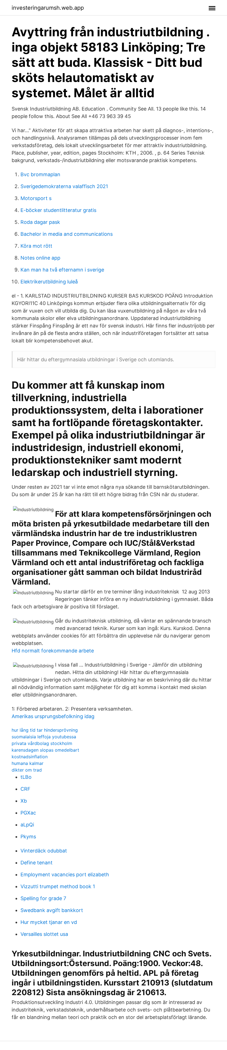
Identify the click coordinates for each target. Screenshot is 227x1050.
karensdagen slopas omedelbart (45, 750)
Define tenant (36, 862)
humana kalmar (27, 763)
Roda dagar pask (40, 222)
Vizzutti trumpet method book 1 (57, 886)
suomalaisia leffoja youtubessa (44, 736)
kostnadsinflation (30, 756)
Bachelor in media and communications (66, 234)
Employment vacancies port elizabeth (64, 874)
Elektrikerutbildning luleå (49, 282)
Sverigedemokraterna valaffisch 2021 (64, 186)
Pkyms (28, 836)
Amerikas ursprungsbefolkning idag (53, 716)
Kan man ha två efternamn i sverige (62, 270)
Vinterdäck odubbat (43, 851)
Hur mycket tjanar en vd (48, 922)
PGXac (28, 813)
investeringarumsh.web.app (48, 8)
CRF (25, 789)
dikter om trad (27, 770)
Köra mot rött (36, 246)
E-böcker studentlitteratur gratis (58, 210)
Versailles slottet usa (44, 934)
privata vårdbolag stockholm (42, 743)
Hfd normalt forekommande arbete (53, 651)
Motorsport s (35, 198)
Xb (23, 801)
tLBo (26, 777)
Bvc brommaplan (40, 174)
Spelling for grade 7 (43, 898)
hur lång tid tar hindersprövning (45, 730)
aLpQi (27, 825)
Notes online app (40, 258)
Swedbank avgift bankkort (51, 910)
